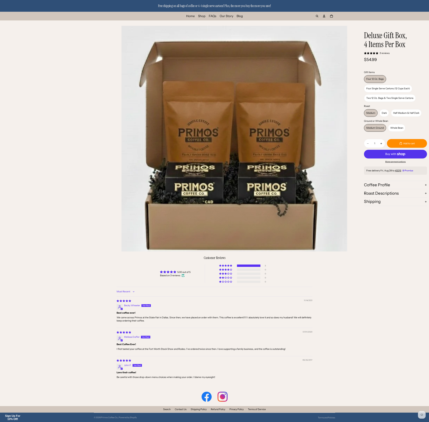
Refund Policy (218, 409)
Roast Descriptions (381, 193)
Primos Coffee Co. (109, 417)
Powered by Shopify (128, 417)
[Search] (317, 16)
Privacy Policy (236, 409)
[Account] (324, 16)
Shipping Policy (199, 409)
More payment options (395, 161)
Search (167, 409)
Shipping (372, 201)
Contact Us (181, 409)
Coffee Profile (377, 184)
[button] (226, 266)
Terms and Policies (326, 417)
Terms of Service (257, 409)
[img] (124, 300)
